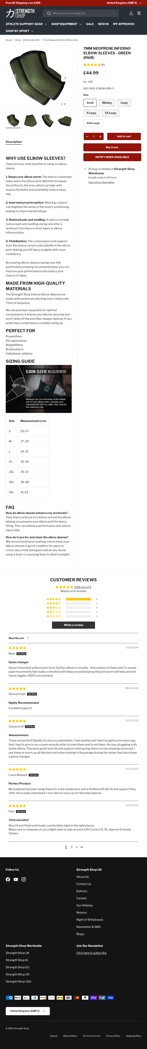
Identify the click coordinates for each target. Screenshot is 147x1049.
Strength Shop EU (17, 967)
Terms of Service (91, 1036)
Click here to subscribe (91, 953)
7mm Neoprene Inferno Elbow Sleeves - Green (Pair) (64, 40)
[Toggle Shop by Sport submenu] (32, 31)
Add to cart (124, 136)
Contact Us (83, 884)
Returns (81, 912)
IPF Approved (123, 24)
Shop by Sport (17, 31)
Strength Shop (21, 1028)
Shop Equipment (64, 24)
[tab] (14, 142)
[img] (17, 648)
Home (9, 40)
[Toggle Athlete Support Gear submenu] (45, 24)
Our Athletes (84, 905)
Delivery (81, 891)
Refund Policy (70, 1036)
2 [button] (72, 847)
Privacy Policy (113, 1036)
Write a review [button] (73, 625)
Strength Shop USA (18, 981)
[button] (139, 13)
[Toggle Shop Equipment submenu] (80, 24)
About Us (82, 877)
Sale (90, 24)
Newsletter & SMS (88, 927)
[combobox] (81, 13)
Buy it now (112, 147)
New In (103, 24)
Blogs (80, 934)
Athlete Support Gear (24, 24)
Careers (81, 898)
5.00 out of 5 (82, 587)
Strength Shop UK (17, 953)
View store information (101, 182)
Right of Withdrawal (89, 919)
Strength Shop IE (17, 960)
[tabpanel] (39, 353)
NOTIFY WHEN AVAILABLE (112, 157)
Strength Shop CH (18, 974)
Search (54, 1036)
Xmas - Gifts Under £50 (27, 40)
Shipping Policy (133, 1036)
